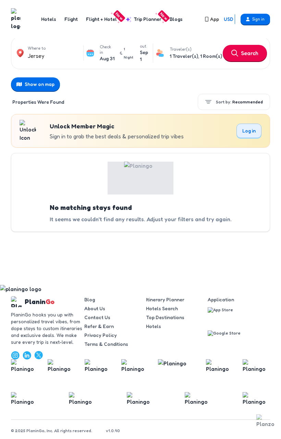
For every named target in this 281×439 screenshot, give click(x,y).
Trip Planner (149, 19)
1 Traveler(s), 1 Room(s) (196, 56)
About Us (94, 308)
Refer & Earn (99, 326)
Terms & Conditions (106, 344)
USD (228, 19)
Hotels (48, 19)
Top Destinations (165, 317)
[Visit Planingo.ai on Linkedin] (27, 355)
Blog (89, 299)
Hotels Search (162, 308)
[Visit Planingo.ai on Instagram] (15, 355)
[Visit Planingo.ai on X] (38, 355)
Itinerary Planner (165, 299)
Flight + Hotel (103, 19)
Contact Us (97, 317)
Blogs (176, 19)
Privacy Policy (100, 335)
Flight (71, 19)
